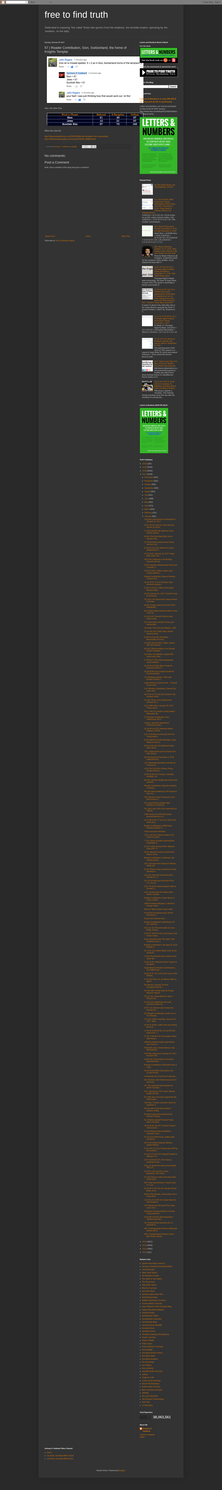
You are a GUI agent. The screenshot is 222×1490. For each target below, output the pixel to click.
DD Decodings (148, 1362)
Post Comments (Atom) (65, 241)
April (147, 506)
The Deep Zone (148, 1282)
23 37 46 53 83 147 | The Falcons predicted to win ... (158, 1161)
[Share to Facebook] (91, 146)
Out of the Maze (148, 1291)
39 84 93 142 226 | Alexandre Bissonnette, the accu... (156, 638)
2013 (144, 1252)
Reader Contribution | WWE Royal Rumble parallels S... (158, 827)
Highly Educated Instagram (153, 1310)
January (148, 516)
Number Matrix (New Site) (152, 1294)
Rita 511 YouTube (149, 1288)
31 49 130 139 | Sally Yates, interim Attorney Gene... (158, 632)
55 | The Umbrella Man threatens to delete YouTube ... (158, 1087)
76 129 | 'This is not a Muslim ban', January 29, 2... (158, 701)
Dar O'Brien (146, 1365)
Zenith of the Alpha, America (153, 1263)
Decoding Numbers (150, 1359)
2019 (144, 467)
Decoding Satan (148, 1356)
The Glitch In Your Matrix (152, 1279)
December (149, 477)
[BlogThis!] (86, 146)
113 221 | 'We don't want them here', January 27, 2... (159, 876)
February (148, 513)
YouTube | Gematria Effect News (60, 1459)
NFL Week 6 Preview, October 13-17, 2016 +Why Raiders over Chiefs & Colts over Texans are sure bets (165, 250)
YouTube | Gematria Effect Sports (60, 1456)
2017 (144, 474)
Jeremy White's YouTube (152, 1303)
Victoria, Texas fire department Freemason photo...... (156, 724)
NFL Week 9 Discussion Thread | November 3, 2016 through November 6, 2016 (165, 228)
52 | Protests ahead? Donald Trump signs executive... (158, 1121)
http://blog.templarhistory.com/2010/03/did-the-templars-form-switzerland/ (76, 136)
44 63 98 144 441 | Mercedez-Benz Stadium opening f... (158, 1218)
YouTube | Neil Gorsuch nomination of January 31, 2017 (159, 520)
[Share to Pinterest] (94, 146)
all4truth (145, 1393)
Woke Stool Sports (149, 1273)
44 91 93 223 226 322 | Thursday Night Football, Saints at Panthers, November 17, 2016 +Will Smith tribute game (164, 271)
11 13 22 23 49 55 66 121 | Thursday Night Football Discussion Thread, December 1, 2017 (165, 319)
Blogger (122, 1470)
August (148, 491)
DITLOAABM (147, 1350)
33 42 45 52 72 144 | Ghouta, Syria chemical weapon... (158, 583)
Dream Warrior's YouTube (152, 1347)
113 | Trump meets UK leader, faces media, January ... (158, 893)
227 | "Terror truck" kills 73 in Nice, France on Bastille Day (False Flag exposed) (165, 363)
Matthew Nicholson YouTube (154, 1300)
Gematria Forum (148, 1331)
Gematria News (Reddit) (152, 1325)
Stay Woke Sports (149, 1285)
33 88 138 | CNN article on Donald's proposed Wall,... (159, 1060)
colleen (145, 1374)
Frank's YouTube (149, 1337)
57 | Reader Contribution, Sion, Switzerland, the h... (157, 718)
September (149, 488)
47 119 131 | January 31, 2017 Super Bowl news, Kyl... (159, 555)
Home (88, 236)
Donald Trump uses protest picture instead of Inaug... (158, 1115)
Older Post (125, 236)
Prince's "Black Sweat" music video (158, 909)
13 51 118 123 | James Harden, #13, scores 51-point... (159, 836)
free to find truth (76, 15)
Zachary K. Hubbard (147, 1430)
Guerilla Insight (148, 1313)
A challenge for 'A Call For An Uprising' (159, 1076)
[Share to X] (89, 146)
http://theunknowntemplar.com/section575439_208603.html (70, 139)
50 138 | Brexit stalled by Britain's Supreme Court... (157, 1132)
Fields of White (148, 1340)
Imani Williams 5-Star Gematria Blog (157, 1306)
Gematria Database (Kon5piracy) (155, 1334)
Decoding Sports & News (152, 1353)
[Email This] (83, 146)
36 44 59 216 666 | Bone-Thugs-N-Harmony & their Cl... (158, 667)
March (147, 509)
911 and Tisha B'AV (150, 1396)
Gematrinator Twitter (150, 1316)
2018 (144, 471)
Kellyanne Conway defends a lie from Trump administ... (159, 1212)
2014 (144, 1249)
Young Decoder (148, 1269)
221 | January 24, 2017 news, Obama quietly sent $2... (159, 1092)
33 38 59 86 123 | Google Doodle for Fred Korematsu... (159, 672)
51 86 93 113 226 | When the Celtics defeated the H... (159, 549)
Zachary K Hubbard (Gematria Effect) (157, 1266)
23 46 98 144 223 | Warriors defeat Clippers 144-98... (158, 730)
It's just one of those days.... (155, 918)
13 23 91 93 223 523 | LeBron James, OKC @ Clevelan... (159, 644)
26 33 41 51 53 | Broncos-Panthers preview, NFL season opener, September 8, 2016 (165, 342)
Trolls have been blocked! (154, 831)
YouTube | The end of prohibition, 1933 (160, 628)
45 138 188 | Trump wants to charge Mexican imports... (159, 992)
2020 (144, 464)
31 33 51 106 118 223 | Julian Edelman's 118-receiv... (156, 1172)
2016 (144, 1242)
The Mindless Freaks (150, 1276)
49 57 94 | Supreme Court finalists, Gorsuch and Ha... (158, 560)
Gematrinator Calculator (152, 1319)
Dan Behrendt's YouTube (152, 1371)
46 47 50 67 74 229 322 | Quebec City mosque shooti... (159, 695)
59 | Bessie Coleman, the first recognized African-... (156, 986)
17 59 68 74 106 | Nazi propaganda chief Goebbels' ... (158, 661)
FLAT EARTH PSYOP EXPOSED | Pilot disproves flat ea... (160, 741)
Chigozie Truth (148, 1377)
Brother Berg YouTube (151, 1387)
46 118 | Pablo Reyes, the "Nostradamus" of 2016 (164, 186)
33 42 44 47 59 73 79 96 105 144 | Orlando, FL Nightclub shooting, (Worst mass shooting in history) (165, 385)
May (146, 502)
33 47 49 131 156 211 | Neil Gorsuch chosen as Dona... (159, 526)
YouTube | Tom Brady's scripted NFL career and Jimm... (159, 655)
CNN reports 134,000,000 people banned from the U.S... (158, 815)
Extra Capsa (147, 1344)
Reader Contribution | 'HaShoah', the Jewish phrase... (159, 859)
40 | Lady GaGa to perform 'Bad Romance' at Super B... (157, 804)
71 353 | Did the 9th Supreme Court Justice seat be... (158, 532)
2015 (144, 1245)
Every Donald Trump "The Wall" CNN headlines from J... (159, 940)
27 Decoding (147, 1405)
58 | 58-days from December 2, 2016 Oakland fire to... (159, 758)
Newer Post (50, 236)
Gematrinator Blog (149, 1322)
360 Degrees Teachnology (153, 1399)
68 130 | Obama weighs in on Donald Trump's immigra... (159, 650)
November (149, 481)
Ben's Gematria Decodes (152, 1390)
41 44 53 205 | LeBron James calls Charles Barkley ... (158, 572)
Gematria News (148, 1328)
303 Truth (146, 1402)
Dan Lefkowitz (148, 1368)
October (148, 484)
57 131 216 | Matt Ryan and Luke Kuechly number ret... (157, 1003)
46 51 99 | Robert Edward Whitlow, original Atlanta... (158, 1144)
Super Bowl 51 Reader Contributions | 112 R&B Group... (159, 969)
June (147, 499)
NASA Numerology (149, 1297)
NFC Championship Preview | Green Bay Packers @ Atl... (159, 1235)
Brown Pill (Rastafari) (150, 1384)
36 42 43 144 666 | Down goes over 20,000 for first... (159, 1072)
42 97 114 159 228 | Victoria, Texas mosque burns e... (158, 770)
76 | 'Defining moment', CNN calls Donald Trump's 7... (158, 678)
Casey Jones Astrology (151, 1381)
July (146, 495)
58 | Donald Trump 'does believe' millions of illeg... (157, 1109)
